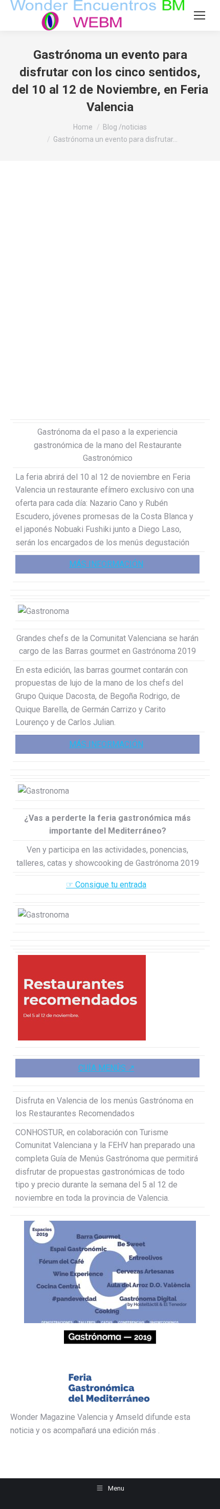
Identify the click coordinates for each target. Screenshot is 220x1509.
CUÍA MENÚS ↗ (106, 1068)
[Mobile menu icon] (199, 15)
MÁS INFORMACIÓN (106, 564)
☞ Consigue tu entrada (106, 884)
